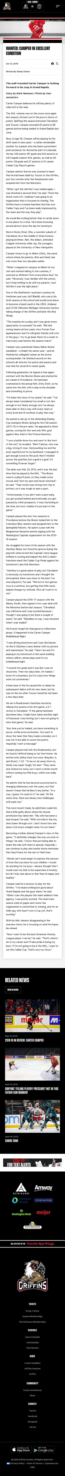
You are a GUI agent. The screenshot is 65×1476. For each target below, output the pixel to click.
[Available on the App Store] (21, 1449)
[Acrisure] (21, 1188)
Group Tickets (32, 1311)
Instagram (32, 1422)
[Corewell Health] (21, 1200)
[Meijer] (43, 1212)
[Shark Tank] (32, 1116)
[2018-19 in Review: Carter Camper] (32, 1015)
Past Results (32, 1348)
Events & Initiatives (33, 1390)
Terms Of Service (34, 1463)
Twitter (32, 1411)
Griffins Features (32, 1369)
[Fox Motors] (43, 1200)
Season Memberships (33, 1316)
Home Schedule (32, 1337)
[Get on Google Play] (43, 1449)
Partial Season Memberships (32, 1322)
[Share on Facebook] (52, 64)
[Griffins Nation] (32, 1162)
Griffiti (32, 1374)
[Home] (7, 6)
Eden (32, 1467)
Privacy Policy (17, 1463)
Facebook (32, 1416)
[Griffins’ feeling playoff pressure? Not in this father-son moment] (32, 1064)
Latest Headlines (33, 1363)
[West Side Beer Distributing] (32, 1225)
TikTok (32, 1427)
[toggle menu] (58, 6)
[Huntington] (21, 1212)
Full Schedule (33, 1343)
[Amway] (43, 1188)
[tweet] (57, 64)
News (32, 1396)
